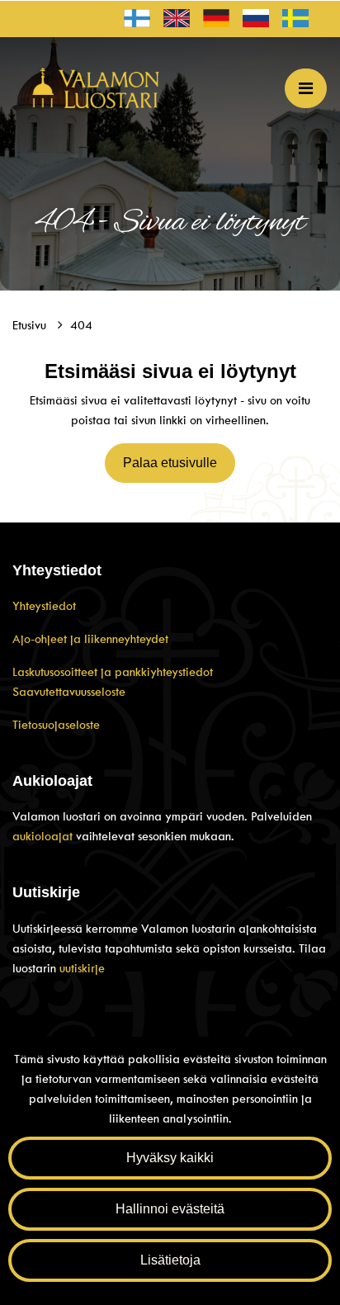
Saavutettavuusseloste (68, 691)
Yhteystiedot (44, 606)
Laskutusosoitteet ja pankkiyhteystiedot (112, 672)
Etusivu (31, 325)
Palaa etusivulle (170, 463)
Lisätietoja (170, 1260)
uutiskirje (82, 968)
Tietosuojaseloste (56, 724)
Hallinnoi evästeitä (170, 1209)
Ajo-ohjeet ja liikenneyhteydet (90, 639)
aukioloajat (44, 836)
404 (81, 325)
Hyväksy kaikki (170, 1158)
